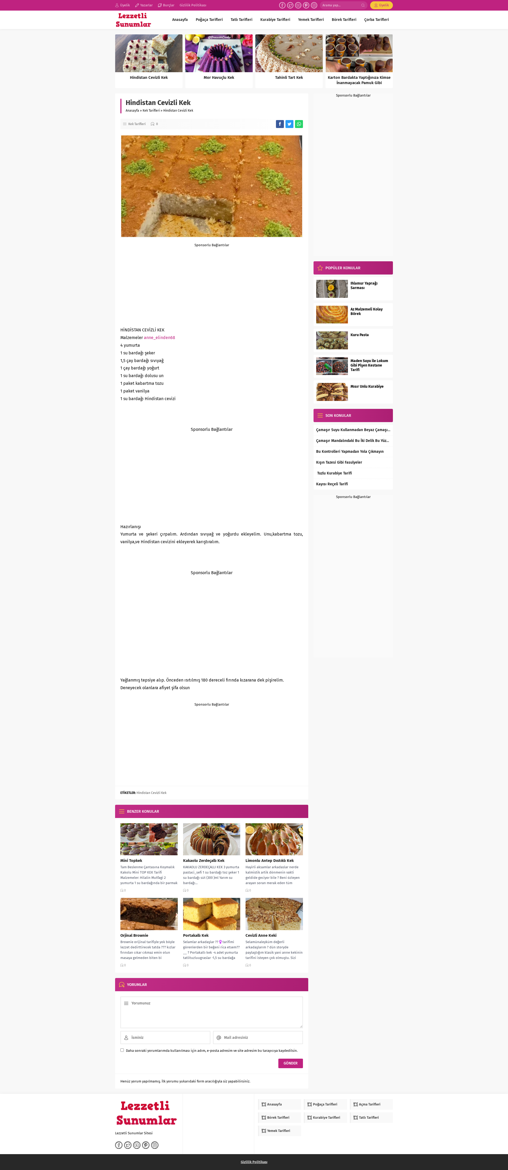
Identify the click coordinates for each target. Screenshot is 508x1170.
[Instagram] (314, 5)
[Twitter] (290, 5)
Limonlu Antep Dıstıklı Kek (270, 860)
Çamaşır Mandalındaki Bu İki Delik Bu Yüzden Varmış (353, 440)
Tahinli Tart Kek (289, 77)
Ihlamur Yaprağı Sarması (364, 285)
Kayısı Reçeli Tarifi (332, 484)
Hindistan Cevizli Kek (149, 77)
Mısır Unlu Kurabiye (367, 386)
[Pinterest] (306, 5)
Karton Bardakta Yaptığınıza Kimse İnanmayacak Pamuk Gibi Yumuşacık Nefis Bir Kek (359, 82)
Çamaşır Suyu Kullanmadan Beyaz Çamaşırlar (353, 430)
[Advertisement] (211, 284)
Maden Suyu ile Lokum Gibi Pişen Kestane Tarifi (369, 365)
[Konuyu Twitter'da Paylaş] (289, 124)
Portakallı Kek (195, 935)
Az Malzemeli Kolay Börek (367, 311)
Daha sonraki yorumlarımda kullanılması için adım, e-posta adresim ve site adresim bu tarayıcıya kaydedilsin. (212, 1051)
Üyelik (384, 5)
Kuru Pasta (360, 335)
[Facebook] (282, 5)
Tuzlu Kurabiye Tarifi (334, 473)
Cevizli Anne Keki (261, 935)
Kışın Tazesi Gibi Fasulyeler (339, 462)
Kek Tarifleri (151, 110)
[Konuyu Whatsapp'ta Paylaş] (299, 124)
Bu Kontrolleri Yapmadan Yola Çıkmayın (350, 451)
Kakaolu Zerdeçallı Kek (203, 860)
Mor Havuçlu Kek (219, 77)
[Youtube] (298, 5)
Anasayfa (132, 110)
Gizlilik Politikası (254, 1162)
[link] (159, 337)
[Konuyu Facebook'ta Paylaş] (280, 124)
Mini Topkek (131, 860)
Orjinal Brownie (134, 935)
